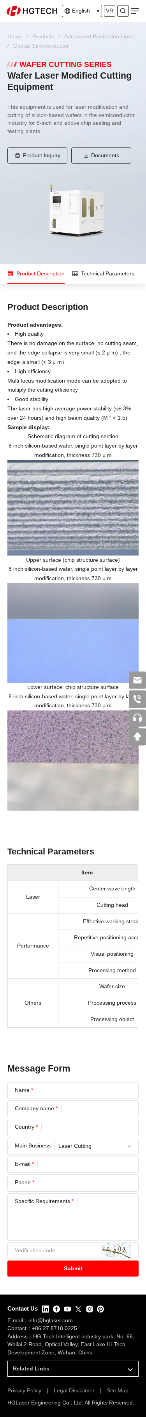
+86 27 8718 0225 (54, 1328)
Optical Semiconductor (41, 46)
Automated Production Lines (99, 37)
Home (14, 37)
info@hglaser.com (50, 1320)
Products (43, 37)
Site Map (117, 1391)
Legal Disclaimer (74, 1391)
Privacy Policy (24, 1391)
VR (109, 11)
